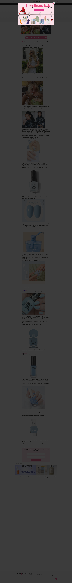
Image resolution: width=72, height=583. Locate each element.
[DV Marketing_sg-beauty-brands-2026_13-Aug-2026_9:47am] (36, 292)
